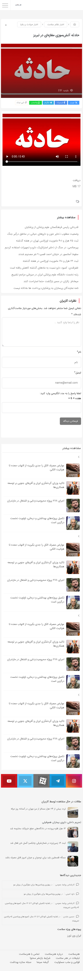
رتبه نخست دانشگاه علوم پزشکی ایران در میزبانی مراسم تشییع (44, 274)
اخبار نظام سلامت (55, 24)
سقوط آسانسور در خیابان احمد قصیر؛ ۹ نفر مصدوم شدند (48, 254)
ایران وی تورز (74, 935)
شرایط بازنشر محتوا (40, 958)
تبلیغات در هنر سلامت (68, 958)
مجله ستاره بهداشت (20, 962)
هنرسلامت (74, 954)
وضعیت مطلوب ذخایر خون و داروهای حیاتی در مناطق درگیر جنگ (42, 234)
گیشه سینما (43, 962)
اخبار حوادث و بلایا (29, 24)
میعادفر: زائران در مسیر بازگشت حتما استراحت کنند (51, 281)
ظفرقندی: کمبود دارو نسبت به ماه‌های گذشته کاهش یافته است (44, 268)
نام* (79, 352)
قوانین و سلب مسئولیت (67, 962)
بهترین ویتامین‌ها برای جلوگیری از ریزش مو (31, 884)
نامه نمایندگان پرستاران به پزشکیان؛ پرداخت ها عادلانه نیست (46, 288)
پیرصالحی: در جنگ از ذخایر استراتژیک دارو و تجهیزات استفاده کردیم (41, 247)
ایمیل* (77, 372)
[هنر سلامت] (18, 5)
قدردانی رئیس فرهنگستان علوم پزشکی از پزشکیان (51, 227)
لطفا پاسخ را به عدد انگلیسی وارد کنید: (60, 393)
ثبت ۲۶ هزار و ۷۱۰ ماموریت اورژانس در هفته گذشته (50, 261)
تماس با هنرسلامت (29, 954)
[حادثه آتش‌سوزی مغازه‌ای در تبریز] (41, 70)
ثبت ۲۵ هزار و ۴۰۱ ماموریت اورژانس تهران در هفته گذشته (47, 241)
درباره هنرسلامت (54, 954)
